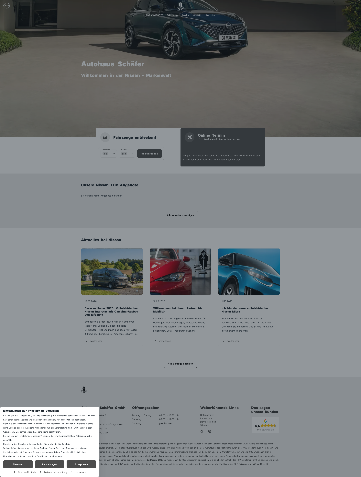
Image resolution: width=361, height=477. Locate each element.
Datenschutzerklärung (56, 472)
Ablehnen (18, 464)
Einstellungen (49, 464)
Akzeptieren (81, 464)
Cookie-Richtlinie (27, 472)
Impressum (81, 472)
